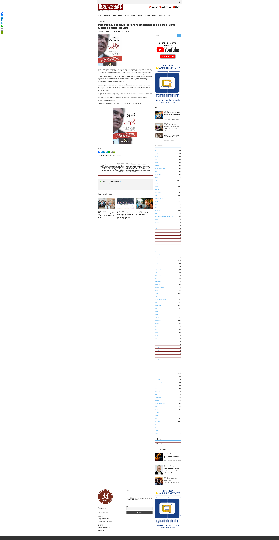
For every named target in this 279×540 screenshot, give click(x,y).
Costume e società (159, 198)
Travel (156, 406)
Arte (156, 171)
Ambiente (157, 159)
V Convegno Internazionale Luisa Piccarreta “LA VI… (171, 136)
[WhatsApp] (1, 26)
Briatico (156, 177)
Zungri (156, 433)
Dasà (156, 213)
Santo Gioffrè (113, 155)
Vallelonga (157, 412)
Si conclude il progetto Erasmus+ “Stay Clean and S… (172, 125)
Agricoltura (157, 153)
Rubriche (161, 15)
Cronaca (156, 201)
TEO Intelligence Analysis (160, 403)
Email (127, 506)
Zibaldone (157, 430)
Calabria (106, 15)
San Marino (157, 362)
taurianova (119, 155)
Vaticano (157, 415)
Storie (156, 394)
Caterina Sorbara (105, 31)
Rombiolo (157, 335)
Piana (156, 302)
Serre (156, 376)
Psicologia (157, 317)
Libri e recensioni (158, 269)
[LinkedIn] (1, 19)
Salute (156, 344)
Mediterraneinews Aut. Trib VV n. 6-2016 (106, 538)
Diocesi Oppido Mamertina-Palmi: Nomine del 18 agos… (172, 467)
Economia (157, 222)
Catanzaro (157, 186)
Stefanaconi (157, 391)
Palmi (156, 296)
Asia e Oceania (158, 174)
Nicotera (156, 293)
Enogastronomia (158, 228)
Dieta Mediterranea (150, 15)
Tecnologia (157, 400)
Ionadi (156, 257)
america (156, 162)
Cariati (156, 183)
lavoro (156, 266)
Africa (156, 150)
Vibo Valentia (157, 421)
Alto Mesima (157, 156)
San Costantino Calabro (160, 353)
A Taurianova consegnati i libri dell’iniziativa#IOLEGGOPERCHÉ (106, 215)
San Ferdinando (158, 356)
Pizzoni (156, 311)
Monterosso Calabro (159, 287)
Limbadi (156, 272)
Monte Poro (157, 284)
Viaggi (156, 418)
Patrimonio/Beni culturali (160, 299)
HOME (99, 15)
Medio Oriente (158, 275)
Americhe (157, 165)
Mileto (156, 278)
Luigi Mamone (106, 155)
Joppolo (156, 263)
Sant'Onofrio (157, 365)
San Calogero (157, 347)
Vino (156, 424)
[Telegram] (1, 23)
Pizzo (156, 308)
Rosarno (156, 338)
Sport (140, 15)
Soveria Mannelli (158, 382)
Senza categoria (158, 373)
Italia (126, 15)
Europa (156, 234)
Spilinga (156, 385)
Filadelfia (157, 240)
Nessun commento (115, 31)
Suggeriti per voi (158, 397)
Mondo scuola (158, 281)
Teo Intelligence (117, 15)
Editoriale (170, 15)
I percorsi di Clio (158, 254)
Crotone (156, 204)
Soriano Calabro (158, 379)
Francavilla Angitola (159, 246)
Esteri (133, 15)
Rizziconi (156, 332)
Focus (156, 243)
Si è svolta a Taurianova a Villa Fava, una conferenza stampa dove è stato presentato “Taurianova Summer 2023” (125, 216)
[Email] (1, 29)
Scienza (156, 368)
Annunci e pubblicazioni (160, 168)
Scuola (156, 370)
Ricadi (156, 326)
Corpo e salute (158, 192)
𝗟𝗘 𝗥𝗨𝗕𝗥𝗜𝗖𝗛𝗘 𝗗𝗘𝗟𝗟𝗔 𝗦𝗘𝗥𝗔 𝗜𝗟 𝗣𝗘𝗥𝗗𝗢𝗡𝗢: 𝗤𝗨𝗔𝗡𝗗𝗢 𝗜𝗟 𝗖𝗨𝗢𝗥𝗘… (172, 456)
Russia (156, 341)
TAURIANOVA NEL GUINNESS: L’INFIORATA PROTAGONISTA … (172, 114)
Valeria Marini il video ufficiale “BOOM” (142, 213)
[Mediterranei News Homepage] (105, 496)
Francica (156, 249)
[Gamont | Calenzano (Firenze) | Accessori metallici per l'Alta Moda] (168, 83)
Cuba (156, 207)
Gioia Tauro (157, 252)
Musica (156, 290)
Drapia (156, 219)
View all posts (123, 181)
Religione (157, 323)
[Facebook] (1, 13)
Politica (156, 314)
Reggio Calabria (158, 320)
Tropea (156, 409)
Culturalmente (158, 210)
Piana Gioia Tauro (158, 305)
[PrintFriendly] (1, 32)
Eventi (156, 237)
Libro (102, 155)
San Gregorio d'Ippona (159, 359)
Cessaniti (157, 189)
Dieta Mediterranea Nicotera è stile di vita (164, 216)
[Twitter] (1, 16)
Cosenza (156, 195)
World (156, 427)
